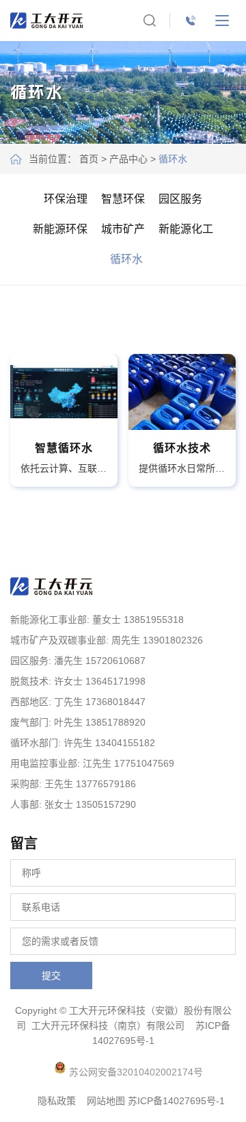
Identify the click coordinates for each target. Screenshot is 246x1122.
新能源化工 (186, 229)
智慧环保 (123, 199)
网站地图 (106, 1100)
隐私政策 (57, 1100)
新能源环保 (60, 229)
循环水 (126, 259)
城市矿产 (123, 229)
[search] (149, 20)
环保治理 (65, 199)
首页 (88, 158)
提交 (51, 975)
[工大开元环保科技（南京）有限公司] (46, 20)
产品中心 (128, 158)
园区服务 (180, 199)
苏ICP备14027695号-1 (176, 1100)
